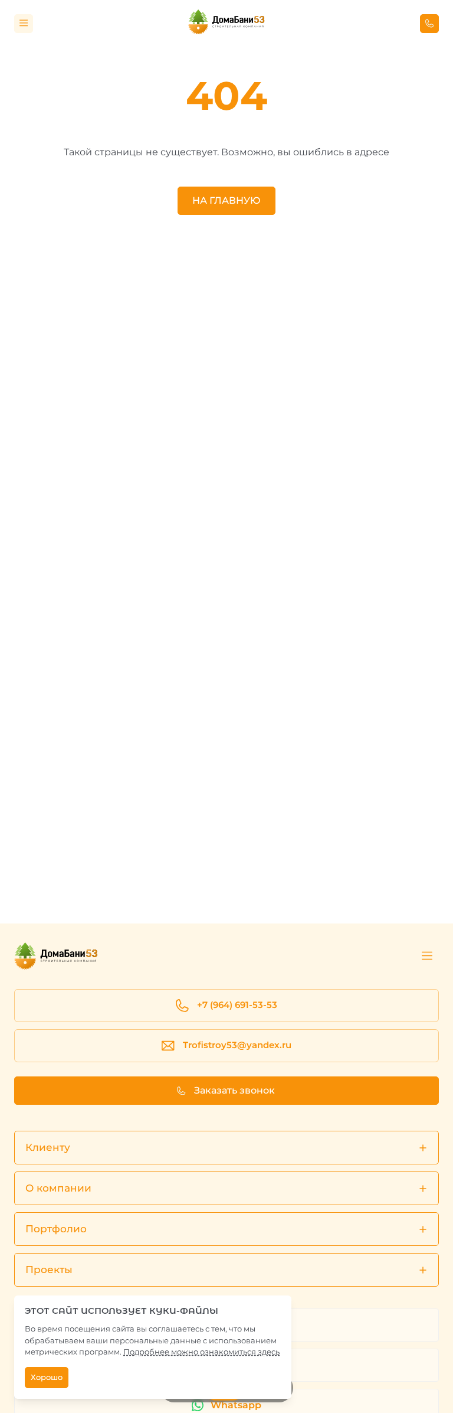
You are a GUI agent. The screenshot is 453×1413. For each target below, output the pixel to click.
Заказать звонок (234, 1090)
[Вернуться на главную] (226, 23)
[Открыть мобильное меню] (23, 23)
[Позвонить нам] (429, 23)
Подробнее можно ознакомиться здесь (201, 1351)
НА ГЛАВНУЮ (226, 200)
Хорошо (47, 1377)
